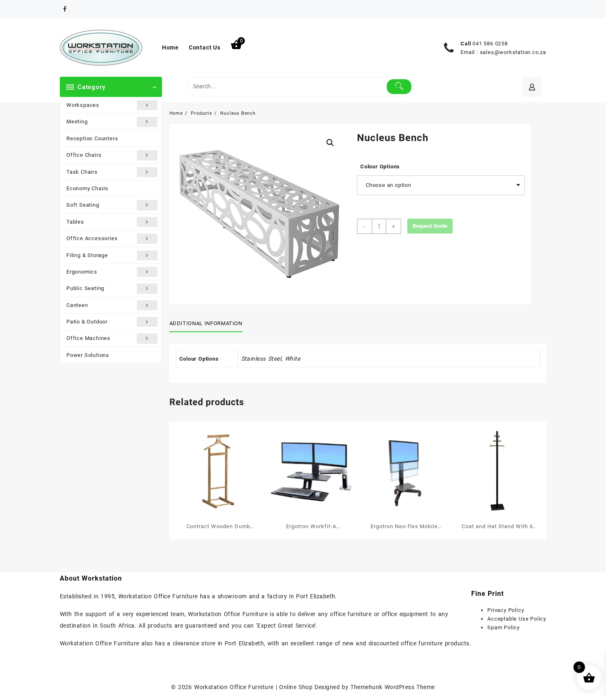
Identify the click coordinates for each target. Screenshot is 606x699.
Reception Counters (92, 138)
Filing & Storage (87, 255)
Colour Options (380, 166)
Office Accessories (91, 238)
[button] (330, 142)
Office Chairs (83, 155)
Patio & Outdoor (87, 322)
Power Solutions (87, 355)
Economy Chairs (87, 188)
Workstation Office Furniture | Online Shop (253, 687)
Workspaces (82, 105)
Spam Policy (503, 627)
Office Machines (88, 338)
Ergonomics (81, 272)
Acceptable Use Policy (516, 619)
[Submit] (399, 86)
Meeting (77, 121)
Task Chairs (82, 172)
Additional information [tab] (205, 323)
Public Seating (85, 288)
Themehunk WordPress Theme (392, 687)
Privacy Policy (505, 610)
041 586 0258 (490, 43)
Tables (75, 222)
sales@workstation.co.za (513, 52)
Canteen (77, 305)
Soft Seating (82, 205)
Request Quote (430, 226)
